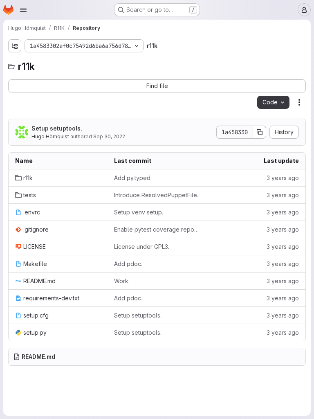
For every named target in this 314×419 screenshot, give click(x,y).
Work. (122, 280)
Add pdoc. (128, 263)
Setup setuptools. (56, 128)
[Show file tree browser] (14, 45)
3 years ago (283, 177)
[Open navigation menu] (23, 9)
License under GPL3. (141, 246)
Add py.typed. (133, 177)
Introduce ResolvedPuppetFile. (156, 194)
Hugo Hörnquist (50, 136)
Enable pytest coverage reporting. (157, 229)
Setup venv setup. (138, 212)
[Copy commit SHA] (259, 132)
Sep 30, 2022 (109, 136)
